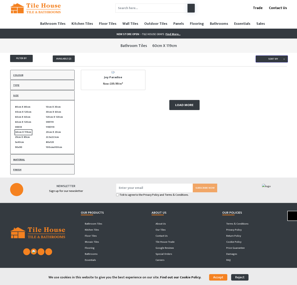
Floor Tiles (107, 24)
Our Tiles (160, 230)
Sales (260, 24)
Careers (159, 260)
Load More (184, 105)
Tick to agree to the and (154, 194)
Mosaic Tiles (91, 242)
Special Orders (163, 254)
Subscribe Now (205, 188)
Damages (231, 254)
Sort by (273, 59)
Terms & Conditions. (177, 194)
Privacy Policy (151, 194)
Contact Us (277, 8)
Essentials (242, 24)
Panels (178, 24)
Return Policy (233, 236)
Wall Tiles (130, 24)
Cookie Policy (233, 242)
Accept (218, 277)
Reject (239, 277)
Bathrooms (219, 24)
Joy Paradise (113, 77)
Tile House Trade (165, 242)
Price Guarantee (235, 248)
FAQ (228, 260)
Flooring (197, 24)
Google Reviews (164, 248)
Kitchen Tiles (82, 24)
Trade (257, 8)
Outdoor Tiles (155, 24)
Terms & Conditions (237, 224)
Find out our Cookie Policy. (180, 277)
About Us (160, 224)
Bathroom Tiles (52, 24)
